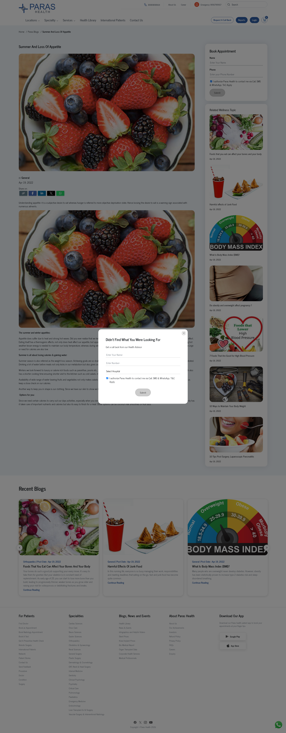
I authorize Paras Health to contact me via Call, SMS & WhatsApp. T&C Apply (142, 379)
